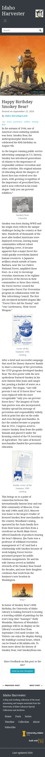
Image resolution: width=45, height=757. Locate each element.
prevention (17, 121)
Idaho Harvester (13, 10)
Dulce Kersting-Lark (16, 115)
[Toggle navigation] (5, 20)
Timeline (9, 721)
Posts (18, 716)
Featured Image (37, 91)
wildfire (27, 121)
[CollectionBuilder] (40, 740)
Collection (23, 721)
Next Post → (36, 685)
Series (28, 716)
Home (8, 716)
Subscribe (10, 727)
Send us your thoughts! (22, 671)
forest (9, 121)
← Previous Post (11, 685)
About (36, 721)
